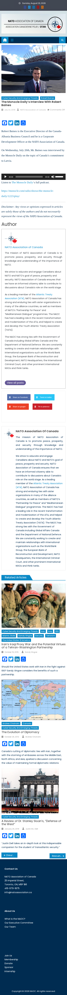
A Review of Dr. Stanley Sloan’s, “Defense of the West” (31, 822)
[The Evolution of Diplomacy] (34, 700)
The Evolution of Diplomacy (20, 732)
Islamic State (8, 635)
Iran (43, 631)
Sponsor (9, 967)
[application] (33, 177)
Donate (9, 963)
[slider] (59, 176)
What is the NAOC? (15, 918)
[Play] (5, 176)
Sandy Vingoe (25, 635)
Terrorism (50, 635)
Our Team (10, 926)
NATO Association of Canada (33, 110)
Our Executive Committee (19, 922)
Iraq (50, 631)
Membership (11, 959)
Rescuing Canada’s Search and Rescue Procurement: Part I (59, 855)
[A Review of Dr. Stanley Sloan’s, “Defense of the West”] (34, 790)
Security (39, 635)
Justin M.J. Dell (32, 829)
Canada (27, 723)
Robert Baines (47, 98)
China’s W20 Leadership (11, 855)
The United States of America (16, 640)
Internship (10, 971)
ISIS (57, 631)
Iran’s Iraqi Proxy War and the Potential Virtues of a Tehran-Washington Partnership (34, 645)
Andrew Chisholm (10, 723)
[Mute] (52, 176)
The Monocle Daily (22, 182)
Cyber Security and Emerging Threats (20, 98)
